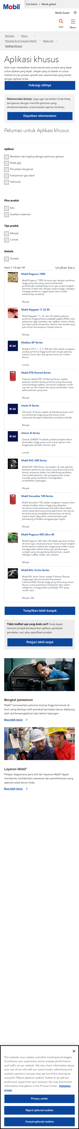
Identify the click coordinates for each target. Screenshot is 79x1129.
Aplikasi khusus (13, 46)
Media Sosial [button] (62, 13)
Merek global (49, 4)
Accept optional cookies (39, 1122)
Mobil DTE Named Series (36, 373)
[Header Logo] (12, 4)
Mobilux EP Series (32, 342)
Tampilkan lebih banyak (40, 611)
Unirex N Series (30, 433)
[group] (37, 156)
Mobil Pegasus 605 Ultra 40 (37, 534)
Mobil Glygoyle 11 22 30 (35, 310)
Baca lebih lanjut (13, 719)
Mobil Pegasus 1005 (33, 274)
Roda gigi (48, 41)
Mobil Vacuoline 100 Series (37, 496)
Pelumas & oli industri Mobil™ (21, 41)
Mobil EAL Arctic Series (35, 570)
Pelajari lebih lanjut (39, 642)
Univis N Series (30, 406)
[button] (73, 23)
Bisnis (24, 36)
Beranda (9, 36)
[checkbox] (6, 157)
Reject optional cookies (39, 1110)
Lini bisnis (31, 4)
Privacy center (39, 1099)
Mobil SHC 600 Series (34, 460)
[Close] (74, 1051)
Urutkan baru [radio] (65, 267)
